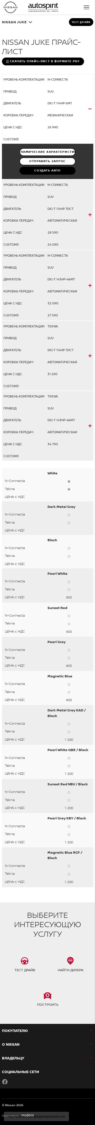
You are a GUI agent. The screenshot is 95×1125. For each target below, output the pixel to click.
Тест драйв (81, 22)
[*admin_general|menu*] (86, 7)
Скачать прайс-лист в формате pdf (45, 61)
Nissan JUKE (14, 22)
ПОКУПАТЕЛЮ (15, 1030)
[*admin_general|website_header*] (10, 7)
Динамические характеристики (47, 152)
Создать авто (47, 170)
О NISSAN (10, 1044)
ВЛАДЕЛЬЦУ (13, 1058)
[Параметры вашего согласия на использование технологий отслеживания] (36, 1116)
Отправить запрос (47, 161)
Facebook (5, 1082)
